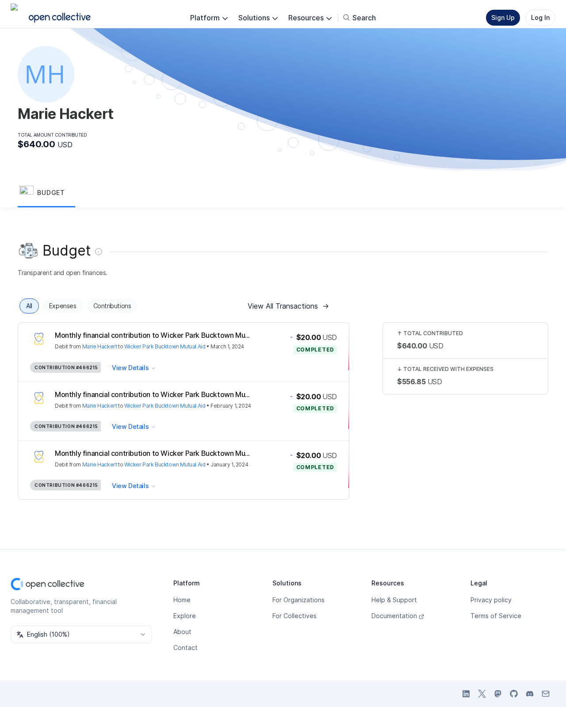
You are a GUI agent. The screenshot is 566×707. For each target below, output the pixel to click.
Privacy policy (491, 600)
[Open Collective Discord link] (530, 694)
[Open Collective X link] (482, 694)
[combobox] (81, 634)
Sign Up (503, 17)
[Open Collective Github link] (514, 694)
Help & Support (394, 600)
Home (182, 600)
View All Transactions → (288, 306)
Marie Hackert (99, 346)
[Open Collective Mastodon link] (498, 694)
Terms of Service (495, 615)
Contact (185, 647)
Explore (184, 615)
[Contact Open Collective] (545, 694)
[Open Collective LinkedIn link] (466, 694)
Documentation (394, 615)
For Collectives (294, 615)
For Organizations (298, 600)
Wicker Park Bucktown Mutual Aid (165, 346)
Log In (540, 17)
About (182, 631)
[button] (46, 193)
